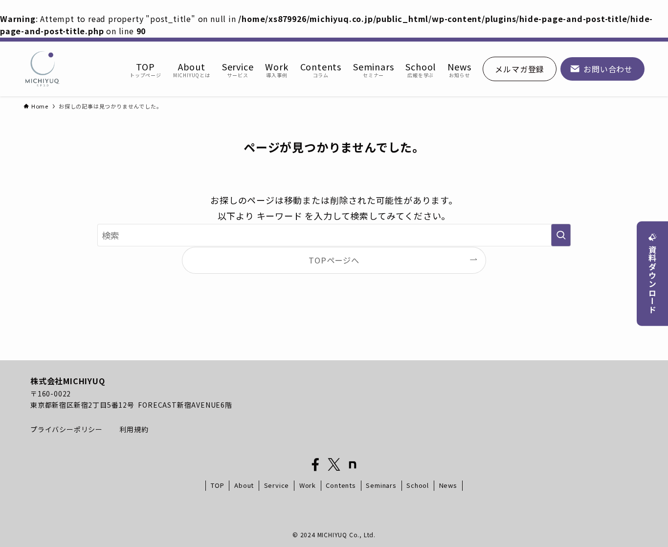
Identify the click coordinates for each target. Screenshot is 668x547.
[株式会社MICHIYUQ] (42, 68)
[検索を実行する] (561, 235)
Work (307, 485)
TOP (217, 485)
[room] (352, 465)
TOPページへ (334, 260)
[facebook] (315, 465)
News (448, 485)
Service (276, 485)
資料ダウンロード (652, 279)
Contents (341, 485)
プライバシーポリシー (67, 429)
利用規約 (133, 429)
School (417, 485)
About (244, 485)
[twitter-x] (334, 465)
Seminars (381, 485)
